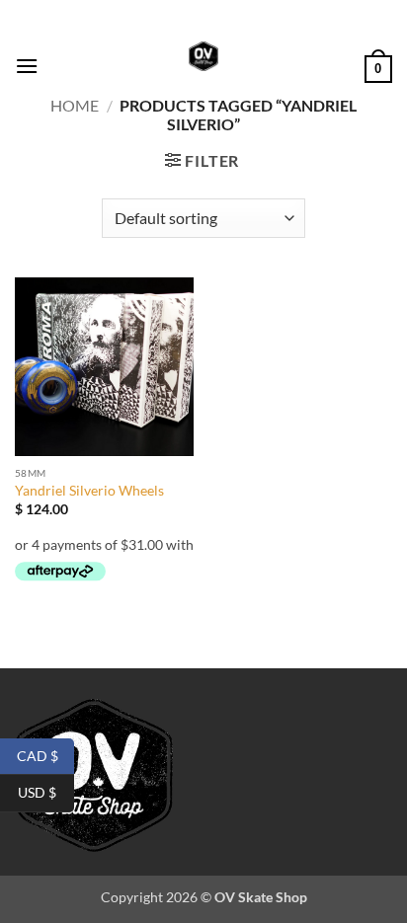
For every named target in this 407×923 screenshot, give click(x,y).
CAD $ (45, 754)
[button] (27, 65)
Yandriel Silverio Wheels (89, 491)
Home (74, 105)
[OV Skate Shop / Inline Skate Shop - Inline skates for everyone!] (203, 56)
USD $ (46, 792)
